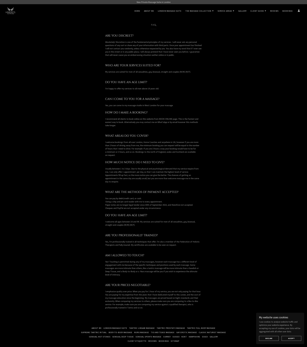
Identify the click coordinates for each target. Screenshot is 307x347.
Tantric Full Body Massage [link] (201, 328)
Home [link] (137, 11)
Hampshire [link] (194, 336)
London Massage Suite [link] (170, 11)
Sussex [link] (176, 336)
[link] (10, 10)
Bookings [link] (287, 11)
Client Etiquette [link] (137, 341)
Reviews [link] (274, 11)
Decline (268, 338)
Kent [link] (184, 336)
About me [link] (149, 11)
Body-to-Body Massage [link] (120, 332)
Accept (291, 338)
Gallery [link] (242, 11)
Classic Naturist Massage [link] (212, 332)
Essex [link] (205, 336)
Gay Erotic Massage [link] (186, 332)
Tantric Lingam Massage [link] (142, 328)
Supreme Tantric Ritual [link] (94, 332)
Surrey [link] (167, 336)
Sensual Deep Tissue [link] (123, 336)
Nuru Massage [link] (141, 332)
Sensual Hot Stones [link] (99, 336)
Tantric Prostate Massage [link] (171, 328)
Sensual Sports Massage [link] (148, 336)
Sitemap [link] (175, 341)
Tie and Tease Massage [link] (162, 332)
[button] (199, 10)
